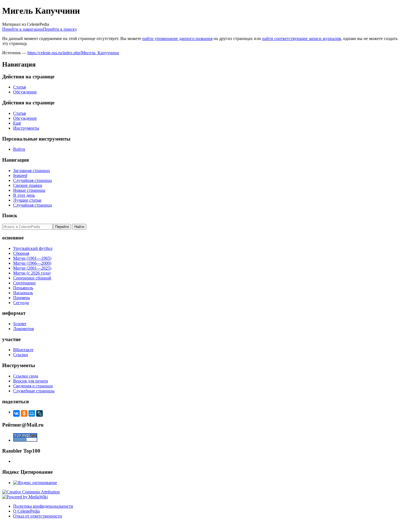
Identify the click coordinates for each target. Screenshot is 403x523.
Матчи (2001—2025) (32, 268)
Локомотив (23, 328)
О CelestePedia (26, 511)
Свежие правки (27, 185)
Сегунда (21, 302)
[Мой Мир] (32, 413)
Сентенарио (24, 283)
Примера (21, 297)
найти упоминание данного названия (177, 38)
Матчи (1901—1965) (32, 258)
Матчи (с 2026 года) (31, 273)
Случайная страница (32, 180)
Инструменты (26, 128)
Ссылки (20, 354)
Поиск (9, 215)
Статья (19, 87)
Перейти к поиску (60, 29)
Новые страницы (29, 190)
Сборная (21, 253)
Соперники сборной (32, 278)
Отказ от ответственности (37, 516)
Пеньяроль (23, 287)
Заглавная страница (31, 170)
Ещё (17, 123)
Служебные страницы (34, 390)
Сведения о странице (33, 386)
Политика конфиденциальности (43, 506)
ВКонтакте (23, 349)
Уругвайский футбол (32, 248)
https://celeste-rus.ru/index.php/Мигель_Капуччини (73, 52)
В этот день (24, 195)
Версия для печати (30, 381)
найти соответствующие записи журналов (301, 38)
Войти (19, 149)
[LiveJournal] (39, 413)
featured (20, 175)
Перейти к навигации (22, 29)
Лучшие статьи (27, 200)
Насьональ (23, 292)
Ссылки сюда (25, 376)
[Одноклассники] (24, 413)
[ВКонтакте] (16, 413)
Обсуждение (25, 92)
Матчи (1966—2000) (32, 263)
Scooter (19, 323)
